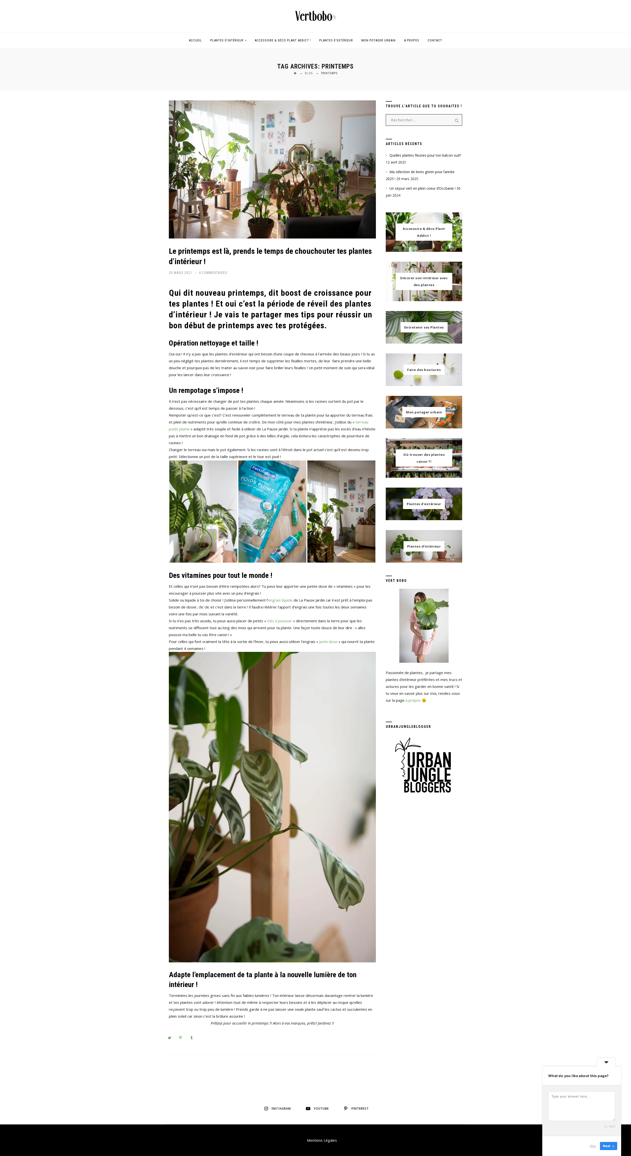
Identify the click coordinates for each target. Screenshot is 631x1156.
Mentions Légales (322, 1140)
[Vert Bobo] (315, 16)
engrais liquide (280, 600)
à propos (413, 700)
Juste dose (328, 641)
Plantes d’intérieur (227, 40)
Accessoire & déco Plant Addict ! (283, 40)
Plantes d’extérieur (336, 40)
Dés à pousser (279, 620)
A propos (411, 40)
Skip (593, 1146)
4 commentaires (213, 273)
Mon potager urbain (378, 40)
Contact (435, 40)
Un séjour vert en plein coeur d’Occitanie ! (422, 188)
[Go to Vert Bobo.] (295, 73)
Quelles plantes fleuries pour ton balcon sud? (425, 155)
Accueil (195, 40)
